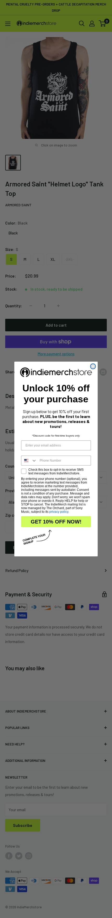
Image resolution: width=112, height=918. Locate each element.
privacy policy (58, 512)
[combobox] (29, 460)
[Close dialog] (93, 366)
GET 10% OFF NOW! (56, 522)
